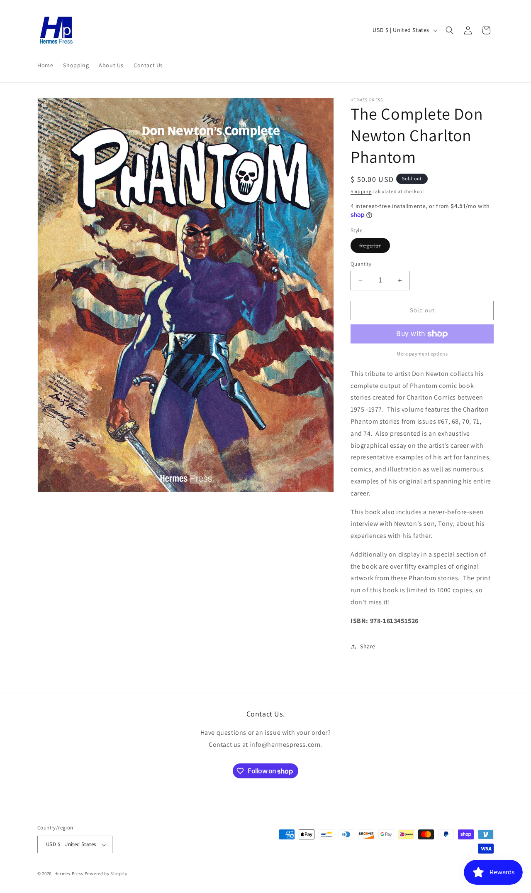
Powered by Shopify (106, 874)
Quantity (361, 263)
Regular (374, 247)
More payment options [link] (422, 354)
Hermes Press (68, 874)
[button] (450, 30)
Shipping (361, 191)
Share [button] (367, 646)
